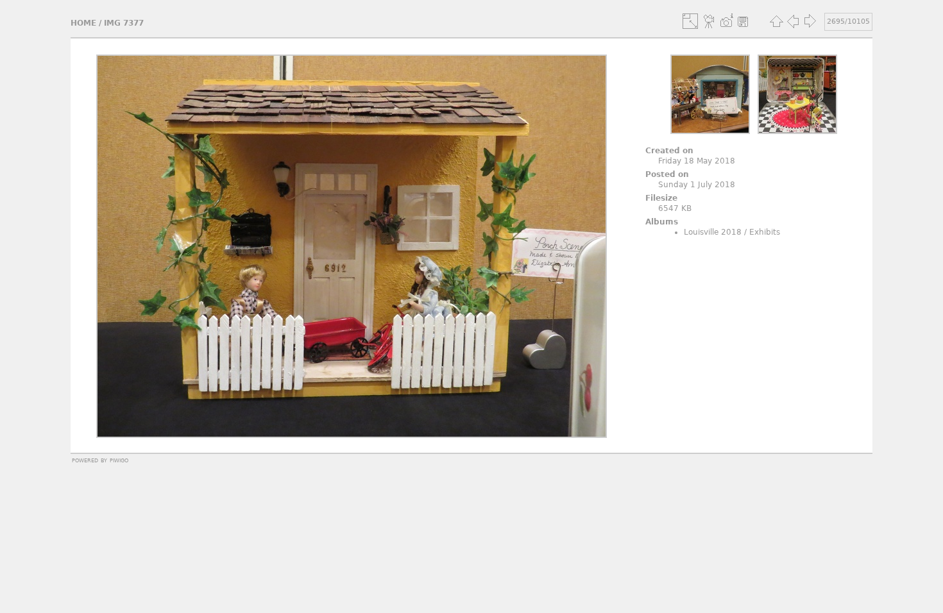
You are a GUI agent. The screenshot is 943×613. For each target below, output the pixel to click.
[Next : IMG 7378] (809, 21)
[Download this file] (743, 21)
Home (83, 23)
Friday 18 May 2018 (696, 160)
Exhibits (764, 232)
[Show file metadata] (726, 21)
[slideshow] (709, 21)
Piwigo (119, 459)
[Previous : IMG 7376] (793, 21)
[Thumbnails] (776, 21)
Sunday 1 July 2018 (696, 184)
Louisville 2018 (713, 232)
